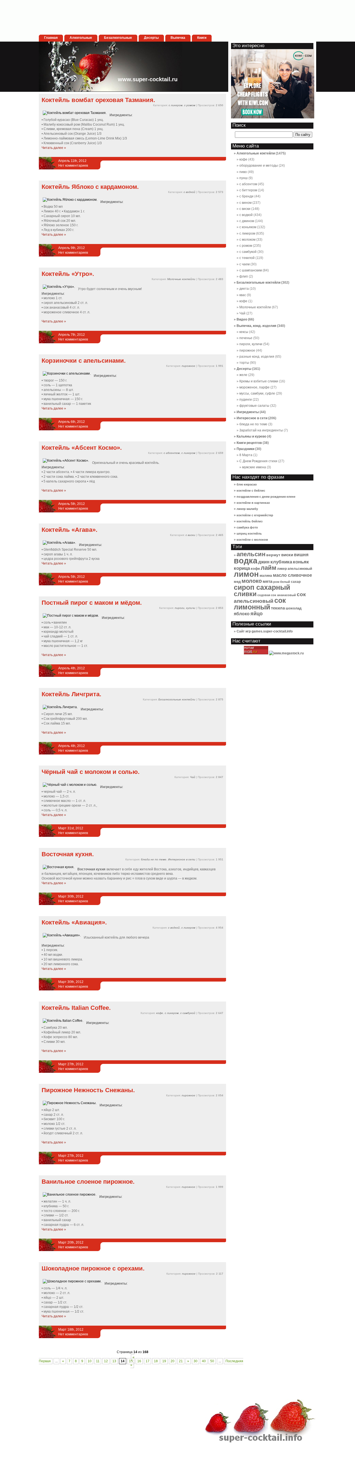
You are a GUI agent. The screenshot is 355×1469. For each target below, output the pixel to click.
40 (204, 1361)
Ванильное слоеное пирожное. (88, 1181)
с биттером (248, 190)
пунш (243, 178)
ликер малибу (247, 508)
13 (114, 1361)
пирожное (188, 365)
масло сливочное (292, 575)
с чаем (244, 264)
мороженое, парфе (254, 387)
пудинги (245, 399)
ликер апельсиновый (294, 569)
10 (90, 1361)
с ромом (189, 105)
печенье (245, 338)
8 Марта (245, 455)
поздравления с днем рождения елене (266, 496)
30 (195, 1361)
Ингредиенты (248, 412)
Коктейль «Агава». (69, 529)
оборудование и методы (258, 165)
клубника (281, 562)
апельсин (251, 554)
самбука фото (247, 527)
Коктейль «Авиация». (74, 922)
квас (242, 295)
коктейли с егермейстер (255, 515)
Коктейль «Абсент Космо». (82, 447)
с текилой (247, 258)
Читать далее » (54, 148)
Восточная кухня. (68, 854)
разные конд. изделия (256, 357)
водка (245, 560)
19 (164, 1361)
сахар (296, 582)
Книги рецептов (249, 443)
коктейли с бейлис (251, 490)
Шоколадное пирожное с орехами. (93, 1268)
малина (266, 575)
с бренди (246, 196)
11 (98, 1361)
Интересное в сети (181, 859)
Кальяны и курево (251, 436)
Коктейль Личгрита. (71, 694)
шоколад (293, 608)
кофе (159, 1013)
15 (131, 1361)
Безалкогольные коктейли (176, 699)
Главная (51, 38)
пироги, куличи (185, 607)
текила (278, 608)
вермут (273, 555)
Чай (192, 777)
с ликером (175, 105)
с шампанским (250, 270)
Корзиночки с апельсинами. (84, 360)
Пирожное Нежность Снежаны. (88, 1090)
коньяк (301, 562)
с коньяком (247, 227)
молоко (252, 581)
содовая (263, 595)
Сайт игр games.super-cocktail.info (265, 631)
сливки (245, 594)
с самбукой (187, 1013)
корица (242, 568)
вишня (301, 554)
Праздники (245, 449)
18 (156, 1361)
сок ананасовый (283, 595)
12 (106, 1361)
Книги (201, 38)
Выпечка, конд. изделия (256, 326)
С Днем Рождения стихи (258, 461)
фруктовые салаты (254, 406)
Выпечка (178, 38)
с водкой (189, 192)
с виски (190, 535)
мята (267, 581)
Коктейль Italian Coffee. (76, 1007)
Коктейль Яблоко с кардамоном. (90, 186)
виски (287, 554)
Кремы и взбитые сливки (258, 381)
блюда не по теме (153, 859)
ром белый (281, 581)
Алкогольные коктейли (256, 153)
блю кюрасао (247, 484)
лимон (246, 574)
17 (147, 1361)
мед (237, 582)
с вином (245, 203)
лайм (268, 567)
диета (244, 289)
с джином (246, 221)
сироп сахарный (262, 587)
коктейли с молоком (252, 539)
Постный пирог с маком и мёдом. (92, 602)
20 (172, 1361)
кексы (243, 332)
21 (181, 1361)
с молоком (247, 240)
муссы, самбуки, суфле (257, 393)
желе (243, 375)
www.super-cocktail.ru (148, 79)
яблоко (242, 613)
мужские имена (254, 467)
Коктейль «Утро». (68, 273)
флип (243, 276)
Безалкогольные (118, 38)
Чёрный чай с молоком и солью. (91, 771)
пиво (243, 172)
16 (139, 1361)
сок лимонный (260, 603)
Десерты (151, 38)
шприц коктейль (249, 533)
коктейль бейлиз (249, 521)
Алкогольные (81, 38)
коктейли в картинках (253, 502)
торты (244, 363)
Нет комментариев (73, 165)
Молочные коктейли (181, 279)
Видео (242, 319)
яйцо (256, 613)
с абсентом (172, 452)
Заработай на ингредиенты (261, 430)
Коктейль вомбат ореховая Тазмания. (98, 99)
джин (264, 562)
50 (212, 1361)
